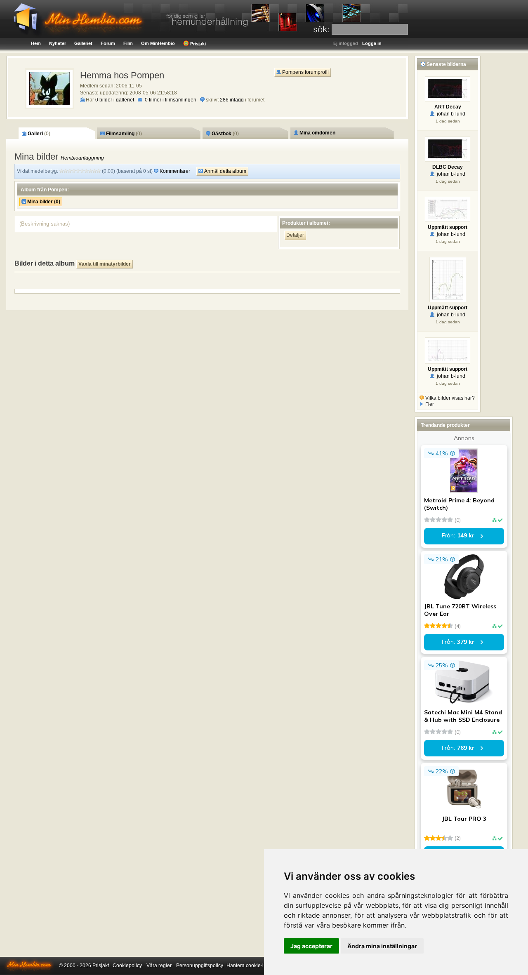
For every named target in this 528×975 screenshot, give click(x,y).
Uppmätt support (447, 227)
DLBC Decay (447, 167)
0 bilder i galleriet (114, 100)
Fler (429, 404)
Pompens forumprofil (305, 72)
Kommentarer (174, 171)
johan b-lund (449, 114)
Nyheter (57, 43)
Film (128, 43)
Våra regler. (159, 965)
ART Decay (447, 107)
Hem (36, 43)
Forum (108, 43)
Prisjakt (197, 43)
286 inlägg (232, 100)
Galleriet (83, 43)
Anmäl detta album (224, 171)
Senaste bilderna (445, 64)
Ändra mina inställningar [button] (382, 945)
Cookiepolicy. (128, 965)
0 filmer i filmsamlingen (170, 100)
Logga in (372, 43)
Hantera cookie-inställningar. (258, 965)
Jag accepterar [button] (311, 945)
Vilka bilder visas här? (449, 398)
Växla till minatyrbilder (104, 264)
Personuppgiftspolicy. (200, 965)
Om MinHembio (158, 43)
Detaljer (295, 235)
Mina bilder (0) (43, 202)
